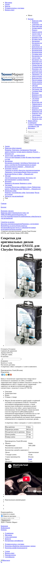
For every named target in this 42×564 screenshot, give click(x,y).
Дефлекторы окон (16, 189)
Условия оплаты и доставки (14, 544)
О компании (37, 124)
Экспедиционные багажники (15, 178)
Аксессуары (36, 58)
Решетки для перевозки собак (15, 192)
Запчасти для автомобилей (14, 196)
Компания (4, 526)
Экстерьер (35, 98)
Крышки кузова (19, 157)
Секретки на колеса (11, 170)
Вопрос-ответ (9, 553)
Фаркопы (35, 22)
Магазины (8, 535)
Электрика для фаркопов (20, 150)
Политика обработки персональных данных (20, 546)
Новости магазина (9, 516)
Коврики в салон (26, 183)
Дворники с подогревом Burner (16, 172)
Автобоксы (36, 45)
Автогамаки (36, 115)
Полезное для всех (11, 168)
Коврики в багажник (12, 183)
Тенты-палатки (16, 229)
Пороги (34, 30)
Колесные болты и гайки (13, 174)
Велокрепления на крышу (27, 165)
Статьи (30, 124)
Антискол (35, 100)
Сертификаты (9, 557)
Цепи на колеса (32, 172)
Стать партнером (11, 537)
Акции (7, 146)
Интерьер (35, 93)
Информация (5, 528)
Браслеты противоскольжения (29, 170)
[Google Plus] (11, 374)
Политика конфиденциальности (16, 548)
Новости (8, 539)
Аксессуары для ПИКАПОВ (15, 155)
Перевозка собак (10, 191)
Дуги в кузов (36, 35)
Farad (30, 459)
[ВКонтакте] (2, 374)
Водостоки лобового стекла (21, 187)
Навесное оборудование (13, 148)
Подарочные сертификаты (14, 540)
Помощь (4, 530)
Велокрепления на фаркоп (14, 166)
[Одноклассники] (7, 374)
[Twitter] (4, 374)
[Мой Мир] (9, 374)
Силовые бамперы (22, 179)
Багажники (36, 41)
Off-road (35, 85)
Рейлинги (35, 108)
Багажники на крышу (12, 163)
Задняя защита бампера (24, 152)
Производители (10, 555)
